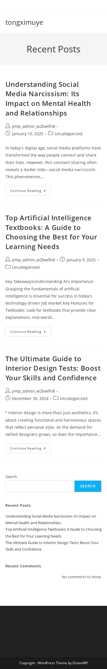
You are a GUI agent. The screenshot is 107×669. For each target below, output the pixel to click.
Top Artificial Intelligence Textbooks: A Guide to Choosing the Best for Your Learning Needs (51, 232)
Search (11, 476)
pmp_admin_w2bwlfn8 (33, 126)
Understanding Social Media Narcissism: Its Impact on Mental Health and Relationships (48, 98)
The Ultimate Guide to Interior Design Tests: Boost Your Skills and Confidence (53, 368)
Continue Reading (30, 192)
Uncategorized (68, 133)
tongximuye (24, 22)
